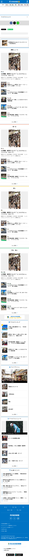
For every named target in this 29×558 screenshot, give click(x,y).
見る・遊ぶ (12, 4)
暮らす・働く (20, 4)
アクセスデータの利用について (7, 527)
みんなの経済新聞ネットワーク (14, 544)
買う (16, 4)
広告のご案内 (4, 531)
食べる (7, 4)
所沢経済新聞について (6, 523)
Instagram (18, 518)
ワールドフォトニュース (6, 16)
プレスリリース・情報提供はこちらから (9, 525)
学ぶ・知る (26, 4)
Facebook (10, 518)
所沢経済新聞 (13, 2)
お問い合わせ (4, 529)
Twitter (14, 518)
